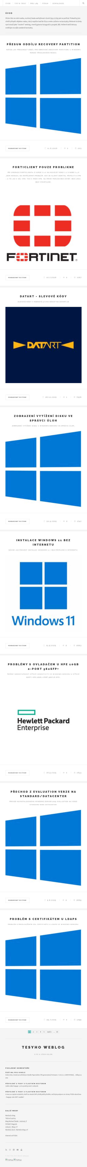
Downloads (58, 3)
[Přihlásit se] (21, 1150)
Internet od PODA (11, 1135)
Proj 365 (34, 3)
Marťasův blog (10, 1115)
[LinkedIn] (13, 1150)
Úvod (8, 3)
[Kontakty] (17, 1150)
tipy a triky (54, 18)
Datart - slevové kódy (43, 296)
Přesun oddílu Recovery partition (43, 44)
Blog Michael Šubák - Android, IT (16, 1121)
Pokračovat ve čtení (17, 148)
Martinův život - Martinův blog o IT (16, 1130)
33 (57, 1032)
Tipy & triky (20, 3)
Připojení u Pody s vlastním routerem (25, 1083)
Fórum (45, 3)
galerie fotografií (43, 24)
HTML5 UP (26, 1155)
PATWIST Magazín (11, 1124)
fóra (45, 21)
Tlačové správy (10, 1118)
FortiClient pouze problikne (43, 167)
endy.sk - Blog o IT (11, 1127)
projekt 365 (56, 24)
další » (49, 1032)
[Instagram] (10, 1150)
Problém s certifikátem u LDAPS (43, 919)
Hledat (83, 3)
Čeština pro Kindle (15, 1072)
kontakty (65, 21)
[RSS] (6, 1150)
